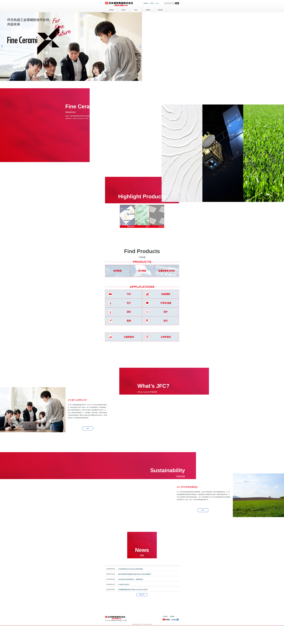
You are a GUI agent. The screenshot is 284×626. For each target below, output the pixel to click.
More (87, 428)
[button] (69, 79)
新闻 (136, 10)
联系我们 (160, 10)
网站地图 (146, 3)
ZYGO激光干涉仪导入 (124, 584)
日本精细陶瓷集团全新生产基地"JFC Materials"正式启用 (133, 589)
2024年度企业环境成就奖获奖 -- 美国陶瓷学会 (130, 579)
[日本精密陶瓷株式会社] (117, 617)
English (157, 3)
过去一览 (141, 594)
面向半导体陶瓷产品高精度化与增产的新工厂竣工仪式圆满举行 (134, 574)
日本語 (151, 3)
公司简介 (123, 10)
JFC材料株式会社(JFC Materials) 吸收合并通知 (130, 569)
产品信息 (111, 10)
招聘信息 (148, 10)
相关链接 (172, 616)
